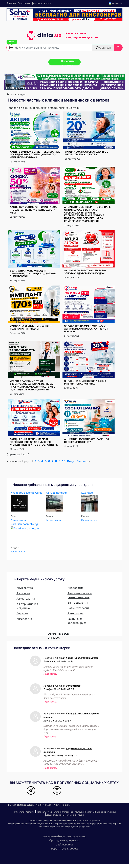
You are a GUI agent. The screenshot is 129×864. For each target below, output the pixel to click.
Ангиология (24, 618)
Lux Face (87, 492)
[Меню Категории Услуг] (11, 47)
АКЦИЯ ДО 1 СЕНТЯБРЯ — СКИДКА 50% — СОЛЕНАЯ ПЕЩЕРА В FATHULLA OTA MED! (33, 209)
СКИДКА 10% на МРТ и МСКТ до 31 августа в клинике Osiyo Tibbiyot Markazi (86, 328)
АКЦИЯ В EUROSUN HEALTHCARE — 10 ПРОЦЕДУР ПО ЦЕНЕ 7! (86, 440)
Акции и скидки (44, 805)
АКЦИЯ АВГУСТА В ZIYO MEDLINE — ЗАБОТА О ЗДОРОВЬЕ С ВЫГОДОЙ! (85, 272)
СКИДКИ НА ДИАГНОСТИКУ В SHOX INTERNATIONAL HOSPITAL (85, 382)
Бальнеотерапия (78, 608)
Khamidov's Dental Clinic (26, 492)
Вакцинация (75, 613)
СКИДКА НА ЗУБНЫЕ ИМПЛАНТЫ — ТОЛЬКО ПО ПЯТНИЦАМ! (31, 327)
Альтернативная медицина (27, 606)
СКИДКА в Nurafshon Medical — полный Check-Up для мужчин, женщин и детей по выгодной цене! (34, 442)
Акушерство (24, 587)
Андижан (105, 47)
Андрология (75, 587)
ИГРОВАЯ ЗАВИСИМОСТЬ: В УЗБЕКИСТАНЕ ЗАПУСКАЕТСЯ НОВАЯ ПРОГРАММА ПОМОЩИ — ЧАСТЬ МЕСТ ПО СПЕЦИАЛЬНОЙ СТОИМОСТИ (33, 385)
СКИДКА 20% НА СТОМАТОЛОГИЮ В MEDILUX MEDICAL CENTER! (86, 153)
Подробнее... (51, 673)
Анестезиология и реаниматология (80, 595)
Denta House (73, 685)
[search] (118, 47)
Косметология (53, 520)
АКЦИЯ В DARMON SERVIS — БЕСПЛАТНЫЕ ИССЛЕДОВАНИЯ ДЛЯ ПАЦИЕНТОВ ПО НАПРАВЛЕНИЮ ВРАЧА (35, 154)
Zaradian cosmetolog (24, 524)
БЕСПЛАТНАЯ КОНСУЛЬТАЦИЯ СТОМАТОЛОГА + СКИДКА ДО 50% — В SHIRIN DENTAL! (33, 273)
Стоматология (18, 520)
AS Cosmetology (57, 492)
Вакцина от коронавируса (77, 621)
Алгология (23, 593)
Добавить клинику (67, 62)
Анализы (22, 613)
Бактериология (78, 602)
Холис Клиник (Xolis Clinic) (82, 657)
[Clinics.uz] (34, 37)
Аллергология (25, 598)
